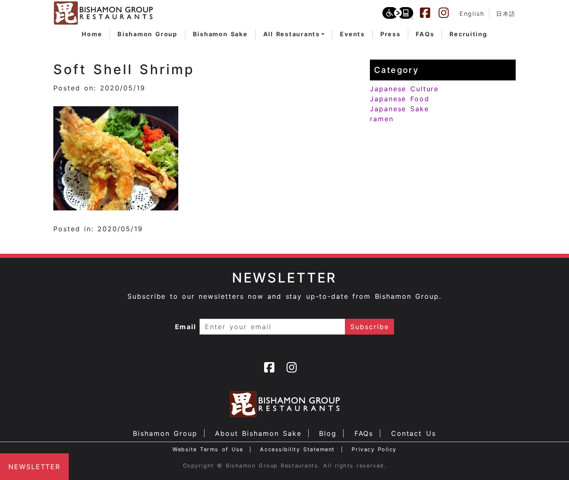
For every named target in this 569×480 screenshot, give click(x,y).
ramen (382, 119)
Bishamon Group (165, 433)
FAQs (364, 433)
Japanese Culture (404, 89)
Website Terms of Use (207, 449)
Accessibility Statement (297, 449)
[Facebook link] (429, 13)
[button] (294, 34)
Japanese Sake (399, 109)
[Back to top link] (548, 459)
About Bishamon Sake (258, 433)
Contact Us (413, 433)
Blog (328, 433)
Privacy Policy (374, 449)
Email (186, 326)
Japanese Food (399, 99)
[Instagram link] (448, 13)
